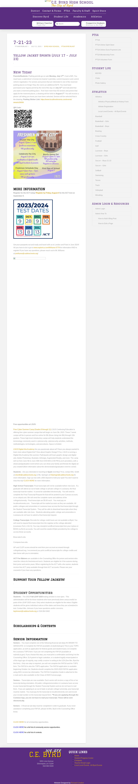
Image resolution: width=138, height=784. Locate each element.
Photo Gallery (100, 83)
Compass (78, 760)
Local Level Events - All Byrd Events (88, 765)
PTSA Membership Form (104, 55)
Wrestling (99, 195)
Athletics (98, 97)
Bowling (98, 131)
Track (97, 185)
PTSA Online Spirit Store (104, 45)
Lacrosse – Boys (101, 151)
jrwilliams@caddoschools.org (26, 253)
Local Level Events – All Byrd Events (112, 111)
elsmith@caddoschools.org (25, 475)
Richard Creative (77, 783)
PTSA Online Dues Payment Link (108, 50)
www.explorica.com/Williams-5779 (46, 247)
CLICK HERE (29, 481)
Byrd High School (51, 46)
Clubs (97, 78)
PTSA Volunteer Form (103, 60)
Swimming (99, 175)
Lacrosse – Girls (101, 156)
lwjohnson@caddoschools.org (25, 611)
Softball (98, 170)
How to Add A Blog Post (107, 218)
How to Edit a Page (105, 223)
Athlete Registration (105, 106)
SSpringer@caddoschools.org (61, 475)
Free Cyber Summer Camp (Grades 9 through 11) (32, 429)
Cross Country (100, 136)
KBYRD (98, 73)
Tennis (97, 180)
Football (98, 141)
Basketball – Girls (102, 121)
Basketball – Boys (102, 126)
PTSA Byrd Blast (68, 46)
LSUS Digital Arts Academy (24, 449)
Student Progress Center (83, 758)
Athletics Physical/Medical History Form (113, 102)
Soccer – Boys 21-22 (103, 161)
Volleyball (99, 190)
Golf (96, 146)
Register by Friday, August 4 (47, 193)
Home (76, 755)
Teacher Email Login (82, 763)
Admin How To (101, 214)
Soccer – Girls (100, 166)
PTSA (97, 40)
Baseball (98, 116)
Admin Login (100, 209)
